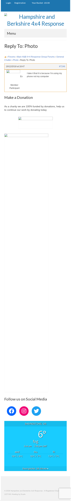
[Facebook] (64, 9)
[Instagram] (54, 9)
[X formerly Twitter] (59, 9)
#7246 (62, 66)
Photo (15, 60)
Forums (11, 57)
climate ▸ (36, 468)
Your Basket (41, 3)
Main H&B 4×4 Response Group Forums (36, 57)
